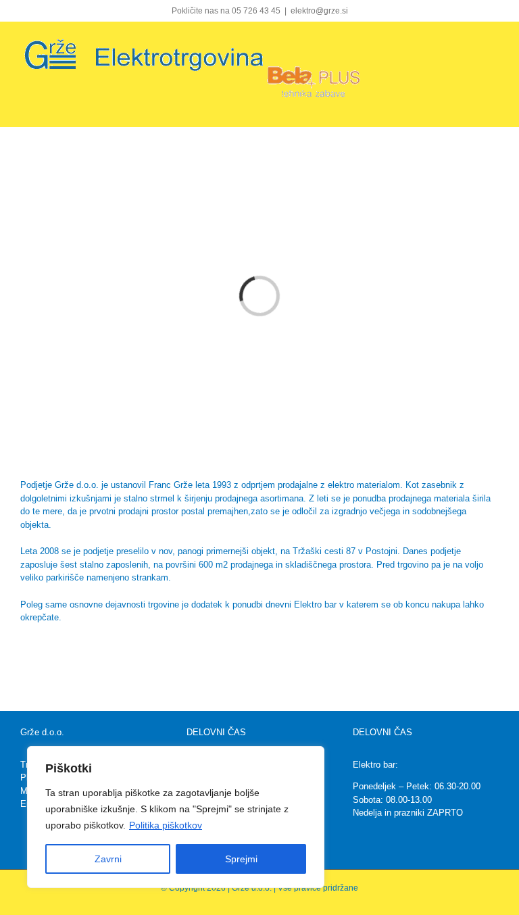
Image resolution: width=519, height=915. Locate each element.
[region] (175, 817)
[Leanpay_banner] (259, 642)
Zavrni (108, 859)
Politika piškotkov (165, 825)
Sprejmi (241, 859)
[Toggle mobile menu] (493, 43)
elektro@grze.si (319, 11)
